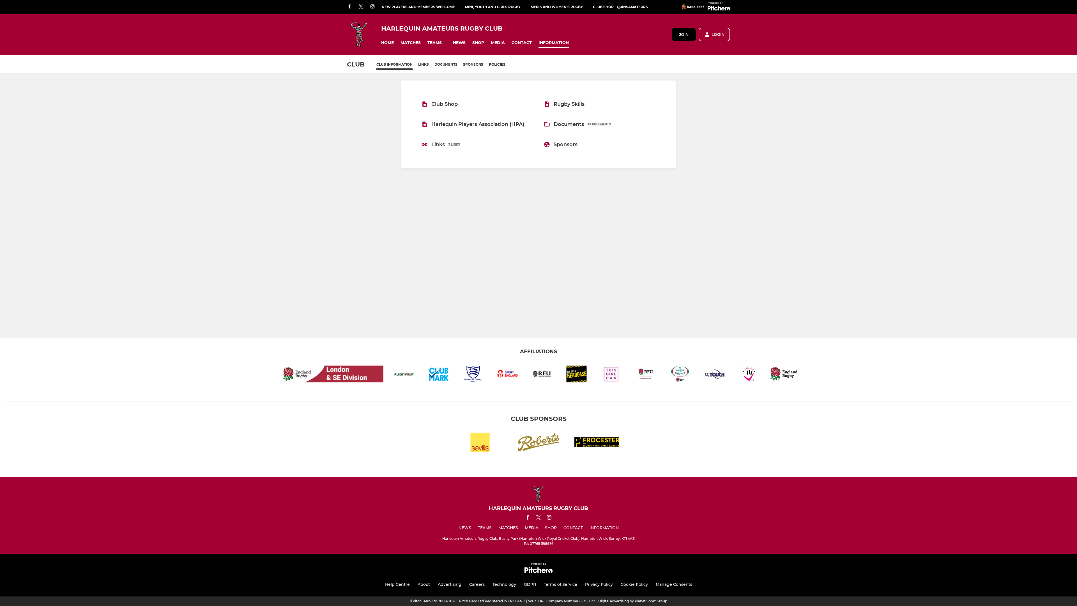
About (424, 584)
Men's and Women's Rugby (557, 7)
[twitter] (361, 7)
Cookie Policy (634, 584)
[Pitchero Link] (719, 9)
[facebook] (349, 6)
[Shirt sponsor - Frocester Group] (596, 443)
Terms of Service (560, 584)
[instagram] (372, 6)
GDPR (530, 584)
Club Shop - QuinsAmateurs (620, 7)
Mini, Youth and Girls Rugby (493, 7)
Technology (504, 584)
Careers (477, 584)
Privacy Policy (599, 584)
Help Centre (397, 584)
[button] (387, 42)
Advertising (449, 584)
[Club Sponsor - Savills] (480, 443)
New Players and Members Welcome (418, 7)
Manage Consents (674, 584)
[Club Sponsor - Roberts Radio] (538, 443)
